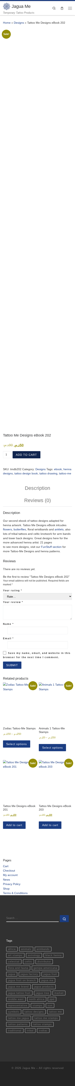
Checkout (9, 870)
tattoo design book (26, 473)
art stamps (15, 955)
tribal (30, 1030)
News (6, 879)
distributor (44, 961)
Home (7, 22)
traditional (14, 1030)
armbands (43, 949)
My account (10, 875)
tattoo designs (34, 1011)
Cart (5, 866)
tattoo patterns (18, 1024)
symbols (13, 1011)
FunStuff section (51, 546)
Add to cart (26, 454)
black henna (53, 955)
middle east (16, 999)
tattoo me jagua (18, 1018)
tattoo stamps (42, 1024)
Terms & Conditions (15, 893)
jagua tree (42, 993)
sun (50, 1005)
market (59, 993)
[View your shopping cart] (62, 8)
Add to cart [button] (14, 825)
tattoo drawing (48, 473)
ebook (58, 469)
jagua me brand (18, 986)
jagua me (47, 980)
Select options (16, 744)
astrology (34, 955)
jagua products (44, 986)
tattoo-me (65, 473)
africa (12, 949)
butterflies (20, 529)
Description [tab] (37, 488)
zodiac (43, 1030)
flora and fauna (18, 967)
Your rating (12, 590)
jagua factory (29, 974)
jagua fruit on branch (22, 980)
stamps (37, 1005)
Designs (19, 22)
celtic (28, 961)
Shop (6, 888)
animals (26, 949)
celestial (13, 961)
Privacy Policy (11, 884)
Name (8, 624)
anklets (59, 529)
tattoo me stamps (46, 1018)
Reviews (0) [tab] (37, 500)
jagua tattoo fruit (19, 993)
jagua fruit (50, 974)
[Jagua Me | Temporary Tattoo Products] (6, 6)
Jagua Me (28, 1068)
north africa (36, 999)
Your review (13, 602)
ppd (52, 999)
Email (8, 638)
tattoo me (55, 1011)
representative (17, 1005)
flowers (7, 529)
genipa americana (45, 967)
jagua (11, 974)
